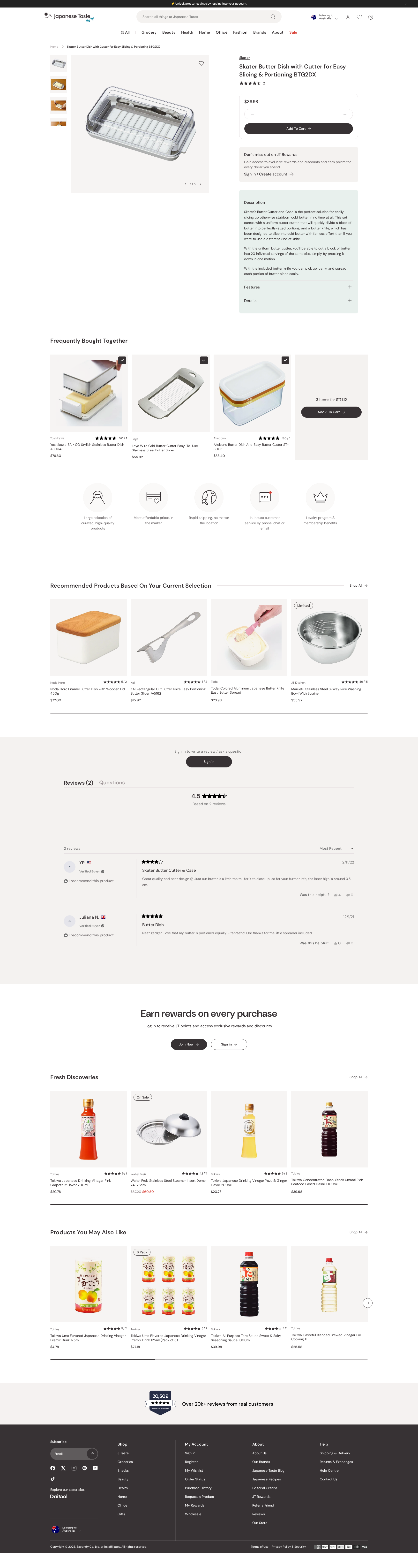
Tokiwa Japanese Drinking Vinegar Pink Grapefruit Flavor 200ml (80, 1183)
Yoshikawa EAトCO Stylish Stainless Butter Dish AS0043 (87, 447)
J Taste (123, 1453)
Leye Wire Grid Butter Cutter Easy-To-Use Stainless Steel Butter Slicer (165, 448)
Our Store (259, 1523)
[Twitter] (63, 1468)
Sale (293, 32)
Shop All (356, 585)
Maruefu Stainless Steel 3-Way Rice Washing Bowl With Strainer (326, 691)
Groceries (125, 1462)
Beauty (168, 32)
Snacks (123, 1470)
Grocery (149, 32)
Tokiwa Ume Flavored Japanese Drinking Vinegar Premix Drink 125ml (88, 1338)
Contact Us (328, 1479)
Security (300, 1547)
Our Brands (261, 1462)
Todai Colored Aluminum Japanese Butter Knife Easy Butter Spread (247, 690)
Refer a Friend (263, 1505)
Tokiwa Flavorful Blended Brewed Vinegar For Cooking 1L (326, 1337)
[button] (252, 83)
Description (254, 202)
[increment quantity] (345, 114)
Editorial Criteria (264, 1488)
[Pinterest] (84, 1468)
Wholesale (193, 1514)
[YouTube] (95, 1468)
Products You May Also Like (88, 1232)
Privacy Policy (281, 1547)
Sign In (190, 1453)
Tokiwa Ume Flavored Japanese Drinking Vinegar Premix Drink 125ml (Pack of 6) (168, 1338)
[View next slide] (200, 184)
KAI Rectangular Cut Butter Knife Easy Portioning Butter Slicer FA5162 (168, 691)
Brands (259, 32)
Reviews (258, 1514)
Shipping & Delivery (335, 1453)
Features (252, 287)
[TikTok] (52, 1478)
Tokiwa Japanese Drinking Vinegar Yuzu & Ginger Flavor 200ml (249, 1183)
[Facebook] (52, 1468)
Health (187, 32)
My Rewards (194, 1505)
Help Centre (329, 1470)
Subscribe (92, 1453)
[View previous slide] (185, 184)
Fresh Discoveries (74, 1077)
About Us (259, 1453)
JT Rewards (261, 1496)
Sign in (209, 761)
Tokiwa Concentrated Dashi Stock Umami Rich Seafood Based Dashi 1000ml (327, 1182)
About (278, 32)
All (127, 32)
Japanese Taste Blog (268, 1470)
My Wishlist (194, 1470)
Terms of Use (260, 1547)
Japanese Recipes (266, 1479)
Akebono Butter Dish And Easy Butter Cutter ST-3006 (251, 447)
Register (191, 1462)
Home (204, 32)
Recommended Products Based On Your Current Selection (130, 585)
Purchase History (198, 1488)
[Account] (348, 17)
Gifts (121, 1514)
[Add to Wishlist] (201, 63)
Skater (244, 57)
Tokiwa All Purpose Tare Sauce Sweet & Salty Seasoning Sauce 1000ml (246, 1338)
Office (221, 32)
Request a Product (199, 1496)
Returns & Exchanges (336, 1462)
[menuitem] (125, 32)
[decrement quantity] (252, 114)
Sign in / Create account (265, 174)
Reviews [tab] (78, 783)
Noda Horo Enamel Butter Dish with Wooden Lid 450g (87, 691)
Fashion (240, 32)
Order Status (195, 1479)
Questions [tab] (112, 783)
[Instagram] (74, 1468)
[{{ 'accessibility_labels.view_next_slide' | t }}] (368, 1303)
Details (250, 300)
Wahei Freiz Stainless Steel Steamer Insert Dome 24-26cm (168, 1183)
